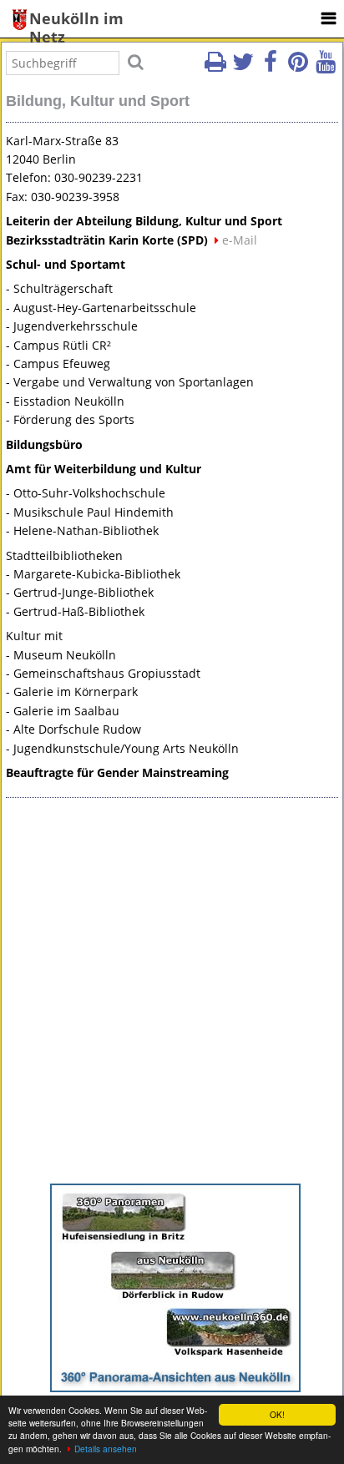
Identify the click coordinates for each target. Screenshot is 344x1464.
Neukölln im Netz (76, 19)
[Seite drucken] (215, 67)
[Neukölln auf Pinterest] (298, 67)
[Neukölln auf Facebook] (270, 67)
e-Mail (239, 240)
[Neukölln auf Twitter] (242, 67)
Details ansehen (105, 1448)
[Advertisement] (172, 995)
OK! (277, 1414)
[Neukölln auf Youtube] (325, 67)
